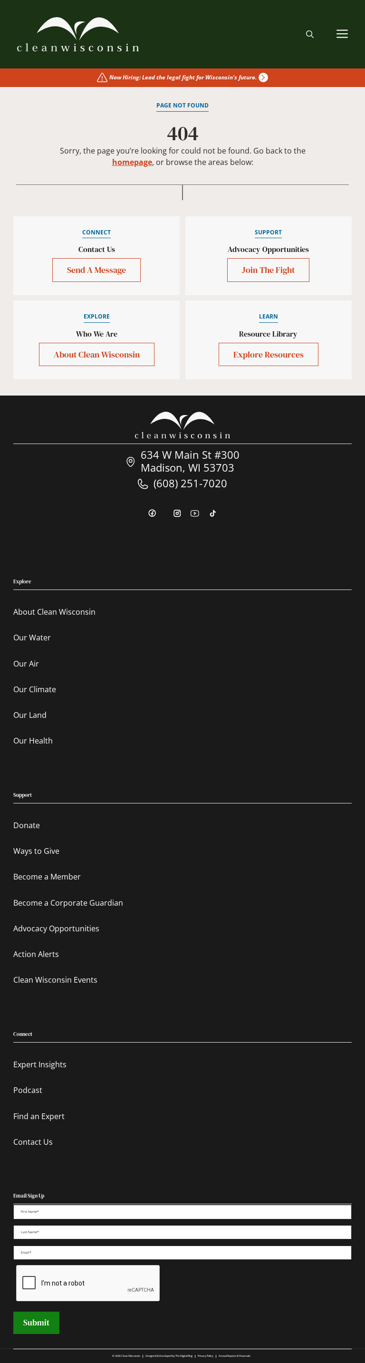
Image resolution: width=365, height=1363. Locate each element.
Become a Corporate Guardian (68, 903)
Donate (26, 825)
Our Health (33, 740)
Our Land (30, 715)
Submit (36, 1322)
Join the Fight (268, 270)
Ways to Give (36, 851)
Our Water (32, 637)
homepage (132, 162)
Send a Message (96, 270)
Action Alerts (36, 954)
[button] (310, 34)
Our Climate (34, 689)
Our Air (26, 663)
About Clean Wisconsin (97, 354)
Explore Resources (268, 354)
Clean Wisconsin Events (55, 980)
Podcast (27, 1090)
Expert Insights (40, 1064)
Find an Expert (39, 1116)
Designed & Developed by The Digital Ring (168, 1356)
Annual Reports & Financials (234, 1356)
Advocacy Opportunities (56, 928)
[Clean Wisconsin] (78, 34)
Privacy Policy (205, 1356)
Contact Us (33, 1142)
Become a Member (47, 876)
